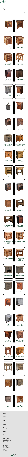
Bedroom (4, 416)
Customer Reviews (6, 428)
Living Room (5, 417)
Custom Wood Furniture (6, 430)
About (4, 427)
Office (4, 420)
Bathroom (4, 419)
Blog (3, 434)
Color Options (5, 431)
